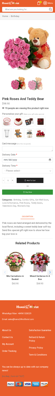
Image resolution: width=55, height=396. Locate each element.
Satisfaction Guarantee (40, 330)
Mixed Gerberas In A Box (40, 277)
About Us (6, 330)
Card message (16, 143)
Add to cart (31, 180)
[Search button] (50, 9)
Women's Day (23, 206)
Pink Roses (24, 203)
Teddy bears (36, 203)
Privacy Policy (36, 347)
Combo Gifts (28, 199)
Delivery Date (9, 154)
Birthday (15, 16)
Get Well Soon (41, 199)
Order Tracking (9, 351)
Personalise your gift (23, 114)
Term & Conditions (38, 354)
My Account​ (8, 344)
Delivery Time (9, 165)
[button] (5, 49)
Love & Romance (10, 203)
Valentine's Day (9, 206)
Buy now (29, 192)
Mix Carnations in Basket (15, 277)
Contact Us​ (7, 337)
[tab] (27, 216)
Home (5, 16)
